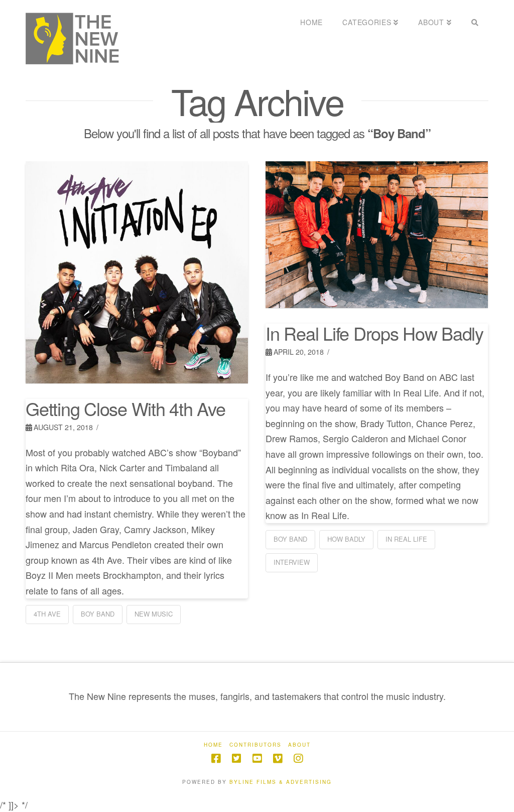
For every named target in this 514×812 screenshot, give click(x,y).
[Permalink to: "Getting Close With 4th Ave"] (136, 272)
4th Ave (47, 614)
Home (213, 745)
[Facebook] (215, 758)
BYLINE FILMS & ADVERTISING (280, 781)
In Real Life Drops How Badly (374, 333)
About (299, 745)
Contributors (255, 745)
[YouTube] (257, 758)
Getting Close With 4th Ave (125, 408)
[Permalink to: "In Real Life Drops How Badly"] (376, 235)
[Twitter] (236, 758)
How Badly (346, 539)
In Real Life (406, 539)
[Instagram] (298, 758)
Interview (292, 562)
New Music (154, 614)
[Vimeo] (277, 758)
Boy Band (97, 614)
